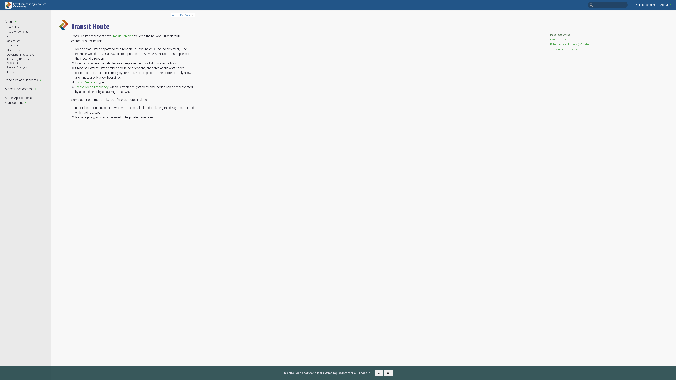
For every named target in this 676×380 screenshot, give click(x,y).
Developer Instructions (20, 54)
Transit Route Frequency (92, 87)
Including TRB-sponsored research (22, 61)
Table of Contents (17, 31)
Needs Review (558, 39)
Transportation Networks (564, 49)
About (10, 36)
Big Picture (13, 27)
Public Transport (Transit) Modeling (570, 44)
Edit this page (181, 14)
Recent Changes (17, 67)
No (378, 373)
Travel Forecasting (644, 5)
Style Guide (14, 50)
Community (13, 41)
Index (10, 72)
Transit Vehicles (122, 36)
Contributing (14, 45)
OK (388, 373)
